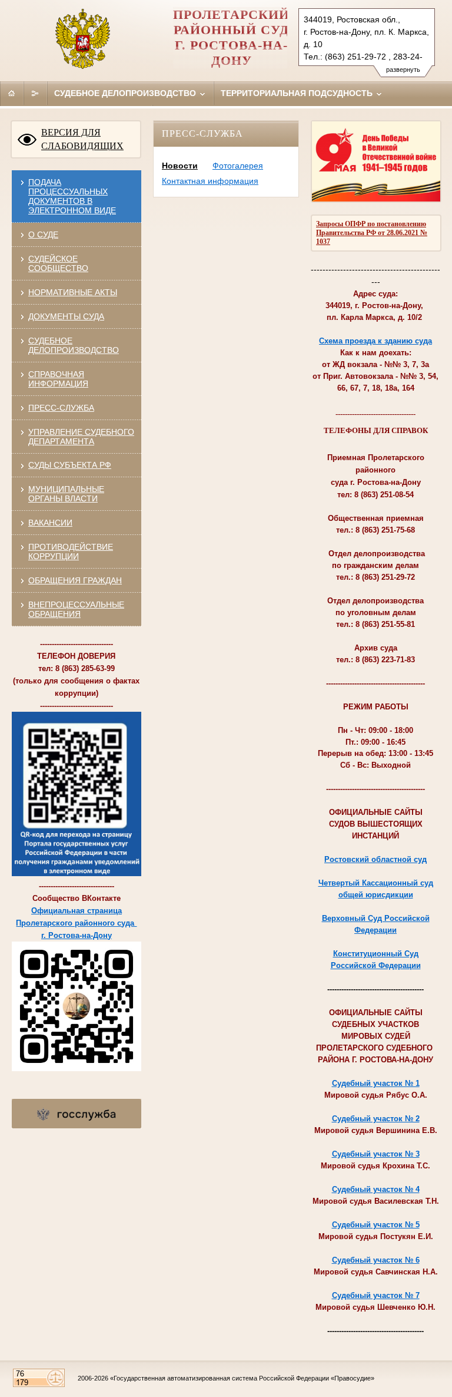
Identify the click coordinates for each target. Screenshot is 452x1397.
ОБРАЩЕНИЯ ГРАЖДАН (75, 580)
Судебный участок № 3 (376, 1154)
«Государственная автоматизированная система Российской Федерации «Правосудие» (242, 1378)
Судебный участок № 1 (376, 1083)
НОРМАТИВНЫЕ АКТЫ (72, 292)
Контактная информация (210, 181)
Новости (180, 165)
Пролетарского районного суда (76, 923)
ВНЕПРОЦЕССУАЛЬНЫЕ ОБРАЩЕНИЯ (76, 609)
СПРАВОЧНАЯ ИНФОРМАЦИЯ (58, 378)
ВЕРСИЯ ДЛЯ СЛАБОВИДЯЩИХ (82, 139)
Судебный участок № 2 (376, 1118)
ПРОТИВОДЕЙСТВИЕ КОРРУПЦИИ (70, 551)
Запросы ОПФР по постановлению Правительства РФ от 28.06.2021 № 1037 (371, 233)
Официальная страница (76, 910)
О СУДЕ (43, 234)
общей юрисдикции (375, 894)
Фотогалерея (237, 165)
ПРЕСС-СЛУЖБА (61, 407)
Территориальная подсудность (298, 93)
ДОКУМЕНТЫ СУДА (66, 316)
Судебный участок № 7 (376, 1295)
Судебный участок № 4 (376, 1189)
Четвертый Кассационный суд (375, 883)
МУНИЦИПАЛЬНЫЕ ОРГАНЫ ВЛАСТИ (66, 493)
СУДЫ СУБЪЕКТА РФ (69, 465)
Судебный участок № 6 (376, 1260)
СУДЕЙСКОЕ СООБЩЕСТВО (58, 263)
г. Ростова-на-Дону (76, 935)
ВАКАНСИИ (50, 522)
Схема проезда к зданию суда (375, 340)
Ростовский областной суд (375, 859)
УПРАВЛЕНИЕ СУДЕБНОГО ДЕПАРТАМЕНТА (81, 436)
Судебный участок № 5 (376, 1224)
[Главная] (12, 93)
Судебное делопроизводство (126, 93)
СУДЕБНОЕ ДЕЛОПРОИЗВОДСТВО (73, 345)
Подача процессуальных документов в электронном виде (72, 196)
